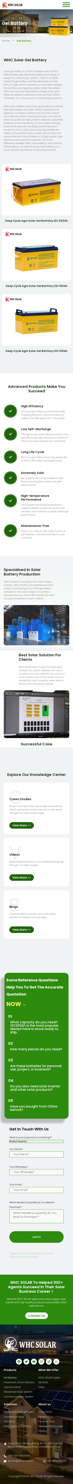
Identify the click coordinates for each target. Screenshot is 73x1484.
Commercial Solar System (18, 1396)
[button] (21, 825)
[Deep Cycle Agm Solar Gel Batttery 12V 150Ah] (36, 255)
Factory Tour (45, 1416)
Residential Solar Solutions (19, 1411)
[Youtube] (34, 1362)
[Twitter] (26, 1362)
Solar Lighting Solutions (17, 1426)
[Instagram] (41, 1362)
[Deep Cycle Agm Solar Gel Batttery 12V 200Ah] (36, 190)
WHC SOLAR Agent (49, 1377)
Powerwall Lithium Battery (19, 1382)
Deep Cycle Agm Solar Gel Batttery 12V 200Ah (36, 221)
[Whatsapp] (56, 1362)
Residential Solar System (18, 1391)
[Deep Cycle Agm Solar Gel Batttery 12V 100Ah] (36, 320)
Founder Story (46, 1421)
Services (43, 1382)
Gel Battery (10, 1377)
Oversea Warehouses (50, 1426)
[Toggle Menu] (66, 4)
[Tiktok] (49, 1362)
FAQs (41, 1387)
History (42, 1430)
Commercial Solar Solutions (14, 1419)
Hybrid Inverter (12, 1387)
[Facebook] (19, 1362)
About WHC (45, 1411)
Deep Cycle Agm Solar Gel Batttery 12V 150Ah (36, 286)
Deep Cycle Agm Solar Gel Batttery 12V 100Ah (36, 351)
